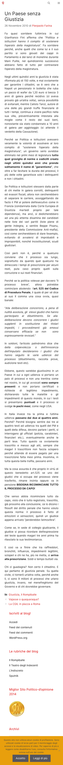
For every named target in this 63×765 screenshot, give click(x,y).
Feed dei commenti (21, 632)
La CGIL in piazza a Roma (24, 604)
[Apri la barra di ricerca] (49, 3)
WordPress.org (18, 637)
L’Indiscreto (16, 670)
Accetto (20, 758)
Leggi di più (40, 758)
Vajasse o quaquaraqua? (24, 599)
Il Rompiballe (29, 594)
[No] (59, 750)
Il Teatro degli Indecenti (23, 665)
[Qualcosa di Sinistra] (3, 3)
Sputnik (13, 675)
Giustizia (14, 594)
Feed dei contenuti (20, 627)
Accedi (13, 622)
